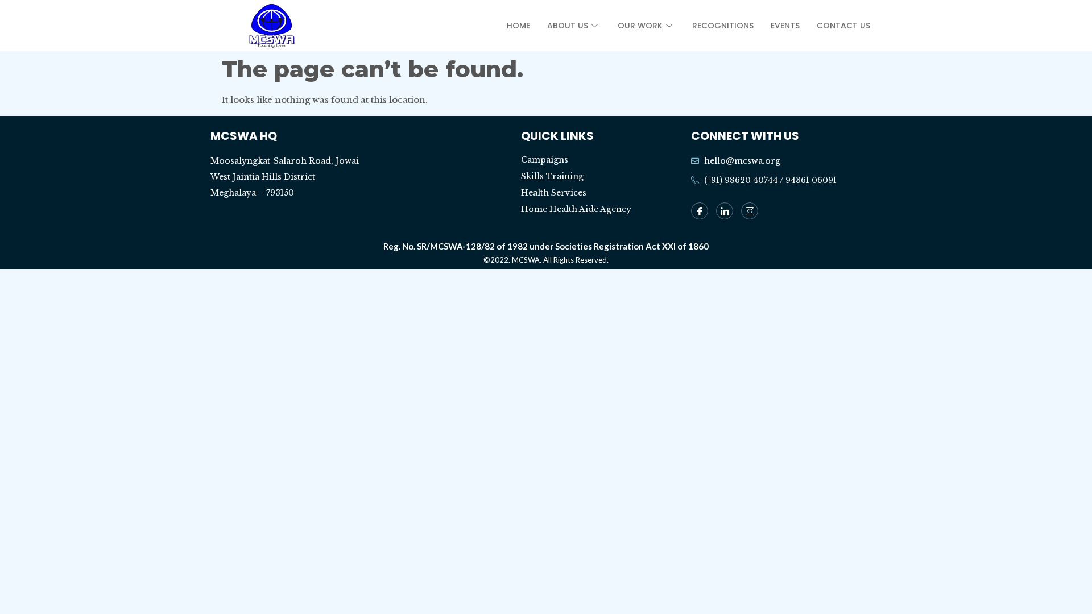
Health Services (553, 193)
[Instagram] (749, 210)
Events (785, 25)
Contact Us (843, 25)
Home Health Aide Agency (576, 209)
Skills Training (552, 176)
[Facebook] (699, 210)
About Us (567, 25)
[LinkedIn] (724, 210)
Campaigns (544, 160)
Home (518, 25)
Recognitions (723, 25)
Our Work (640, 25)
